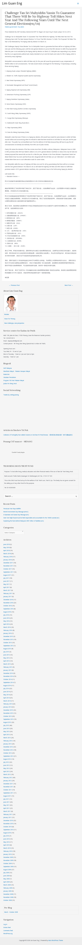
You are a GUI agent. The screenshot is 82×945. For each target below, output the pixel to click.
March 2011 (7, 811)
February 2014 (7, 704)
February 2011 (7, 814)
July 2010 (6, 836)
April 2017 (6, 587)
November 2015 (8, 639)
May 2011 (6, 805)
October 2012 (7, 753)
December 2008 (8, 894)
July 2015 (6, 652)
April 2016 (6, 624)
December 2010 (8, 820)
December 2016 (8, 599)
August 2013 (7, 722)
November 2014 (8, 676)
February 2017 (7, 593)
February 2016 (7, 630)
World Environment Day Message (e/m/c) (15, 512)
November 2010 (8, 823)
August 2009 (7, 869)
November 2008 (8, 897)
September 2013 (8, 719)
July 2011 (6, 799)
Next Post (69, 285)
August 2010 (7, 833)
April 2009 (6, 882)
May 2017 (6, 584)
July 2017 (6, 578)
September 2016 (8, 609)
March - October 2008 (11, 912)
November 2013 (8, 713)
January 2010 (7, 854)
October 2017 (7, 569)
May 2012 (6, 768)
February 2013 (7, 741)
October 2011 (7, 790)
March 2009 (7, 885)
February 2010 (7, 851)
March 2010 (7, 848)
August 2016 (7, 612)
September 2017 (8, 572)
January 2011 (7, 817)
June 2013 (6, 728)
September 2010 (8, 829)
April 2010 (6, 845)
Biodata (6, 314)
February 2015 (7, 667)
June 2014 (6, 691)
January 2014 (7, 707)
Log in (5, 924)
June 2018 (6, 544)
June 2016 (6, 618)
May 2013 (6, 731)
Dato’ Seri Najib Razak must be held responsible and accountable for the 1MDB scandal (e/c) (31, 518)
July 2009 (6, 872)
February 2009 (7, 888)
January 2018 (7, 560)
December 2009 (8, 857)
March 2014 (7, 701)
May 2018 (6, 547)
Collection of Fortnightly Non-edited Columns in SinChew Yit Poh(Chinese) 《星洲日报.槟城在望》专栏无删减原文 (38, 435)
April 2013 (6, 734)
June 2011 (6, 802)
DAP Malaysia (7, 368)
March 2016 (7, 627)
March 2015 (7, 664)
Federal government (11, 27)
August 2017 (7, 575)
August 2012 (7, 759)
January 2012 (7, 780)
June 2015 (6, 655)
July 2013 (6, 725)
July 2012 (6, 762)
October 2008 (7, 900)
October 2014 (7, 679)
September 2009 (8, 866)
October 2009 (7, 863)
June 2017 (6, 581)
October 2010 (7, 826)
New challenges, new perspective (14, 323)
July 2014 (6, 688)
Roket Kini (6, 374)
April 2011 (6, 808)
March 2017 (7, 590)
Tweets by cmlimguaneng (11, 395)
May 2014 (6, 695)
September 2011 (8, 793)
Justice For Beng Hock (10, 383)
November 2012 (8, 750)
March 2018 (7, 553)
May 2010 (6, 842)
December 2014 (8, 673)
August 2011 (7, 796)
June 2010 (6, 839)
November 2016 (8, 603)
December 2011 (8, 784)
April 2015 (6, 661)
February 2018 (7, 556)
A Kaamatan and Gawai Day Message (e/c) (16, 515)
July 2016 (6, 615)
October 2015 (7, 642)
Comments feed (8, 930)
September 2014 (8, 682)
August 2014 (7, 685)
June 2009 (6, 876)
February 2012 (7, 777)
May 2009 (6, 879)
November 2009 (8, 860)
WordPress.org (7, 933)
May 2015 (6, 658)
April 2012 (6, 771)
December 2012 (8, 747)
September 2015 (8, 645)
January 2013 (7, 744)
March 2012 (7, 774)
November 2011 (8, 787)
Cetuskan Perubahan (9, 377)
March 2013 (7, 737)
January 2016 (7, 633)
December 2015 (8, 636)
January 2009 (7, 891)
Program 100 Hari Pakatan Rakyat (13, 380)
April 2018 (6, 550)
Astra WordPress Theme (55, 940)
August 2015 (7, 648)
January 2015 (7, 670)
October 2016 (7, 606)
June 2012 (6, 765)
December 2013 (8, 710)
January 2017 (7, 596)
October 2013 (7, 716)
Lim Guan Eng (12, 3)
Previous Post (14, 285)
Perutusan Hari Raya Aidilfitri (12, 508)
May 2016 (6, 621)
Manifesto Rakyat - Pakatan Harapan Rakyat (16, 371)
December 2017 (8, 563)
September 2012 (8, 756)
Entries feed (7, 927)
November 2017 (8, 566)
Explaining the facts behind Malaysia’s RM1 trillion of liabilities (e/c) (23, 521)
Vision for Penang (9, 319)
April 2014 (6, 698)
